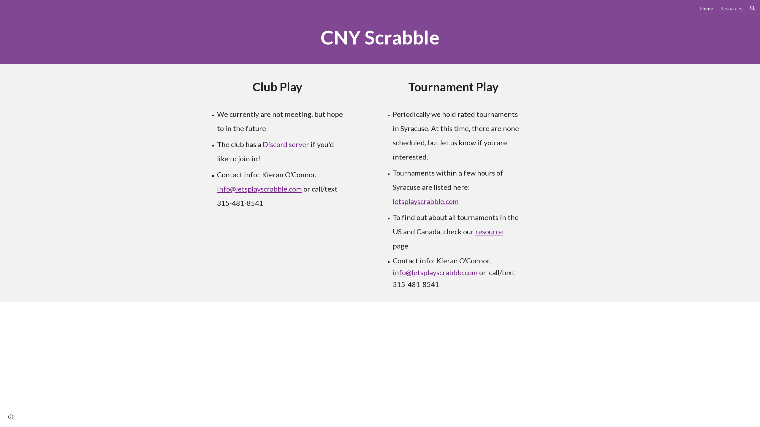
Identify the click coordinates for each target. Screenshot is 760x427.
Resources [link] (731, 8)
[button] (753, 8)
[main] (380, 40)
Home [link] (706, 8)
